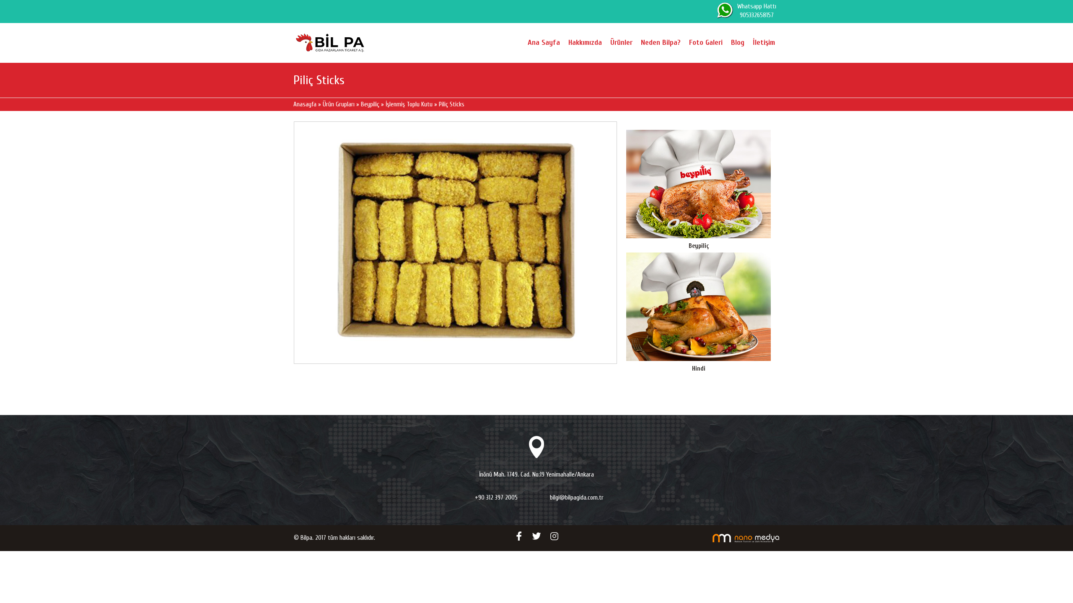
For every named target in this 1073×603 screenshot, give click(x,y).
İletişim (764, 42)
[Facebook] (519, 535)
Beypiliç (370, 104)
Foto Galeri (706, 42)
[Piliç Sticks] (455, 242)
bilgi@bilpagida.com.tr (577, 497)
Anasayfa (305, 104)
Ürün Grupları (339, 104)
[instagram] (554, 535)
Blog (737, 42)
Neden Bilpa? (661, 42)
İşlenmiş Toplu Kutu (409, 104)
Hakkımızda (585, 42)
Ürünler (621, 42)
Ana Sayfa (544, 42)
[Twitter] (536, 535)
